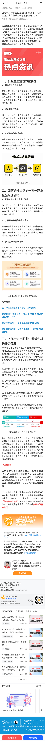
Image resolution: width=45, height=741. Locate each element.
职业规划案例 (31, 611)
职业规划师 (17, 8)
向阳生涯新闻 (7, 611)
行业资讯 (19, 611)
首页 (10, 8)
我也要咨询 (22, 573)
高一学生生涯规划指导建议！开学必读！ (19, 308)
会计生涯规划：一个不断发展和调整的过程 (20, 323)
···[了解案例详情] (29, 553)
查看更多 (22, 679)
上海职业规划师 (27, 8)
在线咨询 (12, 737)
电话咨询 (33, 737)
